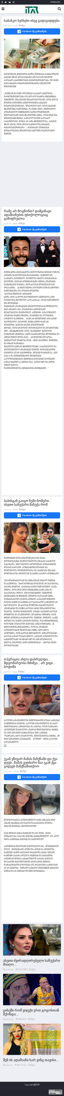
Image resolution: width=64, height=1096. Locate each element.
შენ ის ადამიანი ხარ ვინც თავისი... (31, 1060)
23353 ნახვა (18, 671)
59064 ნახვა (19, 509)
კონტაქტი (55, 2)
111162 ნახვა (27, 1064)
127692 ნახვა (28, 969)
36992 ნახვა (19, 223)
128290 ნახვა (19, 771)
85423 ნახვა (27, 1019)
